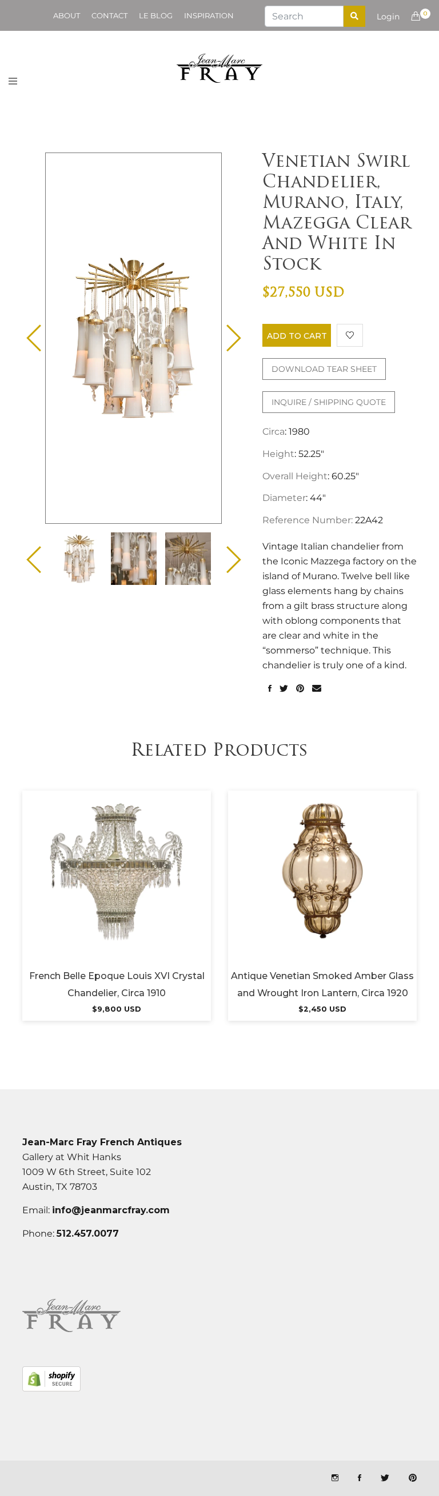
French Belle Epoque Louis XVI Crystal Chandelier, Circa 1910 (117, 984)
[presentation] (79, 558)
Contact (109, 15)
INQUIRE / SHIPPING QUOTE (329, 402)
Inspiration (209, 15)
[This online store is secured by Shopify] (51, 1378)
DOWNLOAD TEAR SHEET (324, 369)
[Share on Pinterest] (300, 688)
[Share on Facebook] (270, 688)
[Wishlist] (350, 335)
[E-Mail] (316, 688)
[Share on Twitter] (284, 688)
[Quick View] (147, 885)
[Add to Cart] (116, 885)
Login (388, 16)
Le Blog (156, 15)
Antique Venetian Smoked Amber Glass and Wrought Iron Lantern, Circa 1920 (322, 984)
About (66, 15)
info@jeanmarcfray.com (111, 1210)
